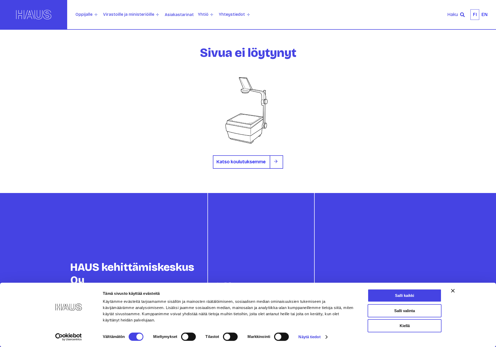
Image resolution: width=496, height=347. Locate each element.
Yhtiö (203, 14)
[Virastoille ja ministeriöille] (157, 14)
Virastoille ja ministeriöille (128, 14)
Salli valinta (404, 311)
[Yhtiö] (212, 14)
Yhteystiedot (232, 14)
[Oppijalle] (96, 14)
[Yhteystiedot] (248, 14)
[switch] (188, 337)
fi (475, 14)
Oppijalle (83, 14)
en (484, 14)
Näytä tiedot (309, 337)
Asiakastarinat (179, 14)
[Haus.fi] (33, 14)
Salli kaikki (404, 295)
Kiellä (405, 325)
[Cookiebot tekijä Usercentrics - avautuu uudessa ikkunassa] (68, 337)
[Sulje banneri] (453, 290)
